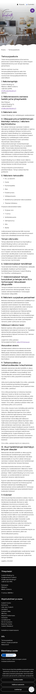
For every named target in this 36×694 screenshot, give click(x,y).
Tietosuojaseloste (13, 50)
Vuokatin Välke (6, 611)
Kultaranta (4, 605)
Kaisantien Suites (6, 624)
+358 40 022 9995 (6, 581)
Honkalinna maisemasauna (10, 630)
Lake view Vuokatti (7, 607)
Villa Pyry (4, 613)
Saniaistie (4, 617)
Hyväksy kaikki (18, 679)
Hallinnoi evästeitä (18, 684)
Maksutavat (5, 644)
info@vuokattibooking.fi (8, 91)
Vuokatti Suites (6, 603)
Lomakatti (4, 609)
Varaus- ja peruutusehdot (9, 642)
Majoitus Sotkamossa (8, 615)
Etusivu (3, 50)
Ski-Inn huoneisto (6, 622)
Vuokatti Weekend (7, 626)
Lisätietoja (18, 689)
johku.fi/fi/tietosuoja (23, 342)
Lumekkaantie (5, 620)
